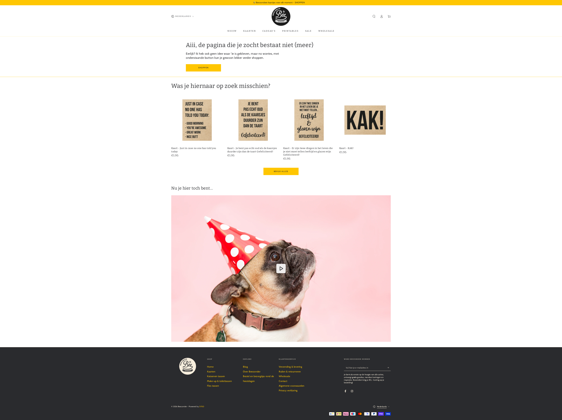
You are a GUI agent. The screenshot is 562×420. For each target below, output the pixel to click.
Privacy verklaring (288, 390)
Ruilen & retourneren (290, 371)
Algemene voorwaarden (291, 385)
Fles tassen (213, 385)
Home (210, 366)
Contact (283, 381)
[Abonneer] (389, 367)
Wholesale (284, 376)
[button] (374, 16)
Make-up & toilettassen (219, 381)
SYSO (201, 406)
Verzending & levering (290, 366)
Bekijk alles (281, 171)
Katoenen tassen (216, 376)
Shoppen (203, 68)
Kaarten (211, 371)
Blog (245, 366)
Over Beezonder (251, 371)
